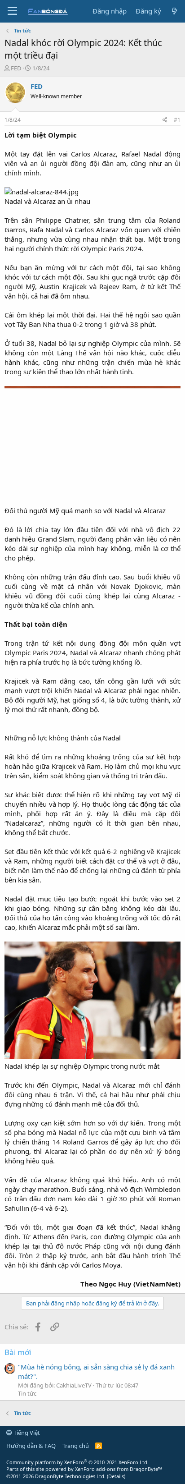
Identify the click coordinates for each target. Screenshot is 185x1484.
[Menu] (12, 11)
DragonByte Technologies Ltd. (70, 1476)
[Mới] (174, 11)
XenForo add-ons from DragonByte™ (118, 1469)
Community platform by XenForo (77, 1462)
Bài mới (17, 1352)
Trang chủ (75, 1446)
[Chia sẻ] (165, 120)
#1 (177, 120)
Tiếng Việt (26, 1433)
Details (116, 1476)
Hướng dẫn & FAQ (31, 1446)
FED (16, 68)
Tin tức (27, 1393)
